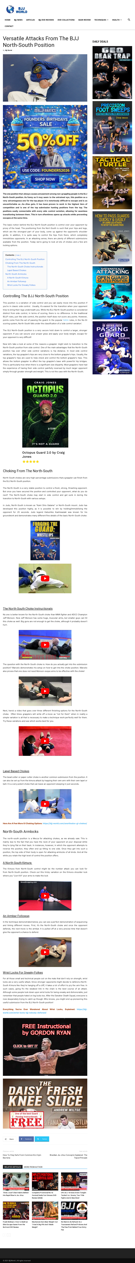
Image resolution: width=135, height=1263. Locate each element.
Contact (9, 26)
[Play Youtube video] (45, 578)
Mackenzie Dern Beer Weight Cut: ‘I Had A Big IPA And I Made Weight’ (45, 1224)
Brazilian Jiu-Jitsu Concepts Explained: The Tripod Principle (68, 1156)
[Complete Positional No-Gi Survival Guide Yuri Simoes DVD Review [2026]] (45, 1181)
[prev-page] (4, 1235)
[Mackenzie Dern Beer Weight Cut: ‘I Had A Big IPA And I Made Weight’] (45, 1211)
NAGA (66, 320)
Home (7, 20)
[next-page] (8, 1235)
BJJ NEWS (18, 20)
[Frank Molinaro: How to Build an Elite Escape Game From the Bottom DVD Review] (16, 1211)
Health (116, 20)
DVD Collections (66, 20)
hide (18, 255)
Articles (30, 20)
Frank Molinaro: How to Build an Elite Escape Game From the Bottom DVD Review (15, 1224)
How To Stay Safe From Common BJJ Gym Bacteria (22, 1156)
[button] (129, 20)
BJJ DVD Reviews (46, 20)
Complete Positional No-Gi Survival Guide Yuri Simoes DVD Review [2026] (44, 1195)
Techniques (100, 20)
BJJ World (8, 50)
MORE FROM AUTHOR (33, 1167)
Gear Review (84, 20)
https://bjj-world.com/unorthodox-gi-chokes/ (65, 823)
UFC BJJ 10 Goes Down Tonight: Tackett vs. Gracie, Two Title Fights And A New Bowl (73, 1195)
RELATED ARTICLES (12, 1167)
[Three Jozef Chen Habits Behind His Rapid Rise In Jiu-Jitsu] (16, 1181)
